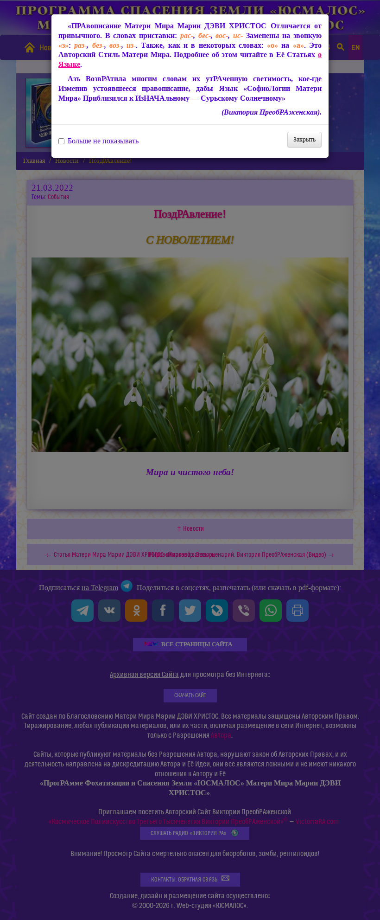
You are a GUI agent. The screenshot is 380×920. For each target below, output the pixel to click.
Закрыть (304, 139)
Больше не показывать (103, 141)
